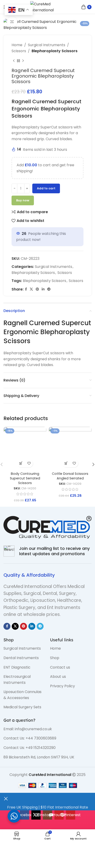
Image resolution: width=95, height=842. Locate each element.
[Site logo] (47, 6)
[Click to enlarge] (12, 22)
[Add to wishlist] (29, 463)
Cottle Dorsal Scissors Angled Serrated (70, 476)
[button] (21, 463)
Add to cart (46, 188)
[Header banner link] (47, 421)
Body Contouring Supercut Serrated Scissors (25, 478)
